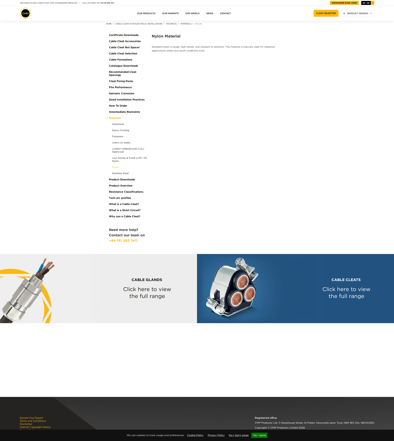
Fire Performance (120, 87)
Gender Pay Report (31, 418)
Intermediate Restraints (124, 111)
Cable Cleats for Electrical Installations (138, 24)
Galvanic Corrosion (121, 93)
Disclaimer (26, 424)
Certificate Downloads (124, 35)
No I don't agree (239, 435)
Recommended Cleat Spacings (122, 73)
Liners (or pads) (121, 142)
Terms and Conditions (33, 421)
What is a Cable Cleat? (124, 204)
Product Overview (121, 185)
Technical (171, 24)
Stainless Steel (120, 173)
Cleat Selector (326, 13)
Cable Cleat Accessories (125, 41)
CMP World (192, 13)
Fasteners (117, 136)
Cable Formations (120, 59)
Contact (225, 13)
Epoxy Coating (120, 130)
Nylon (115, 167)
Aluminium (118, 124)
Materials (186, 24)
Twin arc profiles (120, 197)
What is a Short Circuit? (125, 210)
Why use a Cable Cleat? (124, 216)
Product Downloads (122, 179)
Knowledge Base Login (344, 3)
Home (109, 24)
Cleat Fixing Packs (121, 81)
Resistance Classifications (126, 191)
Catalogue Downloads (123, 65)
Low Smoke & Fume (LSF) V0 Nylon (129, 159)
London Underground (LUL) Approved (128, 150)
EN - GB (366, 3)
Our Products (146, 13)
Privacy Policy (216, 435)
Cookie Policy (195, 435)
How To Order (118, 105)
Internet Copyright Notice (35, 427)
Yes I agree (259, 435)
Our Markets (170, 13)
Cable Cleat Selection (123, 53)
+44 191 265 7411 (107, 3)
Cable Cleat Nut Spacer (124, 47)
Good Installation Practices (127, 99)
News (209, 13)
